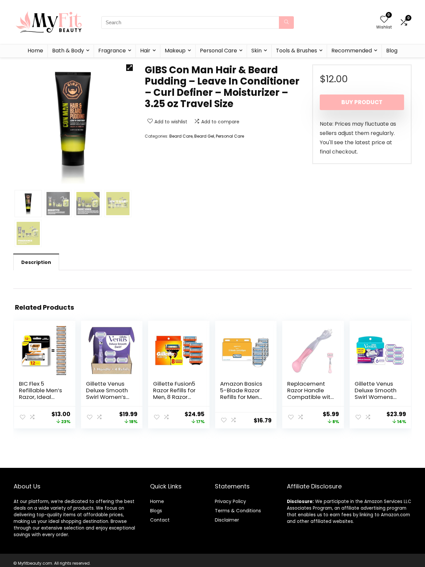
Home (35, 50)
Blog (391, 50)
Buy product (361, 102)
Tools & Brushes (296, 50)
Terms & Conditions (238, 510)
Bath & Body (68, 50)
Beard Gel (204, 136)
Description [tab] (36, 262)
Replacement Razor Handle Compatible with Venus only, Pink (310, 394)
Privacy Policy (230, 501)
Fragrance (112, 50)
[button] (129, 67)
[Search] (286, 22)
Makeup (175, 50)
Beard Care (181, 136)
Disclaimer (227, 520)
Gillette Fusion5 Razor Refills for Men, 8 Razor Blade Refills (174, 394)
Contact (160, 520)
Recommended (351, 50)
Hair (145, 50)
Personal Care (218, 50)
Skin (256, 50)
